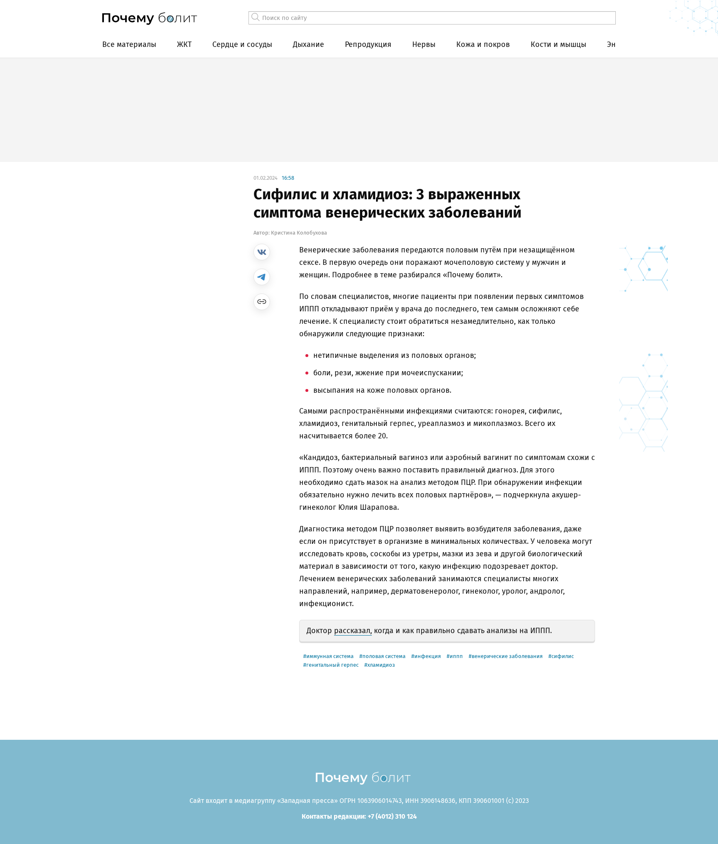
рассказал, (353, 630)
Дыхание (308, 44)
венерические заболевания (507, 656)
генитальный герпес (332, 665)
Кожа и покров (483, 44)
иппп (456, 656)
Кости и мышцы (558, 44)
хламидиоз (381, 665)
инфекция (427, 656)
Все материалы (129, 44)
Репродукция (368, 44)
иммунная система (330, 656)
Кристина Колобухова (299, 233)
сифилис (562, 656)
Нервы (423, 44)
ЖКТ (184, 44)
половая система (384, 656)
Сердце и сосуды (242, 44)
